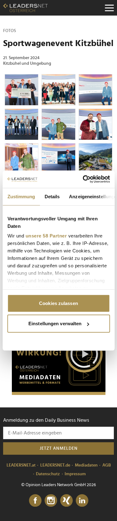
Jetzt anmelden (59, 448)
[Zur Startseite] (25, 7)
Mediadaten (86, 465)
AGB (106, 465)
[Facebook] (35, 501)
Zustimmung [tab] (21, 196)
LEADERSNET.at (21, 465)
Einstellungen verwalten (54, 323)
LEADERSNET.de (55, 465)
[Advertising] (58, 356)
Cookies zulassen (58, 303)
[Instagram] (51, 501)
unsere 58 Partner (46, 235)
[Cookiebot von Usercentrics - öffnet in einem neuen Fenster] (83, 179)
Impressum (75, 474)
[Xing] (66, 501)
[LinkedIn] (82, 501)
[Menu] (109, 8)
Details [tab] (52, 196)
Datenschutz (48, 474)
